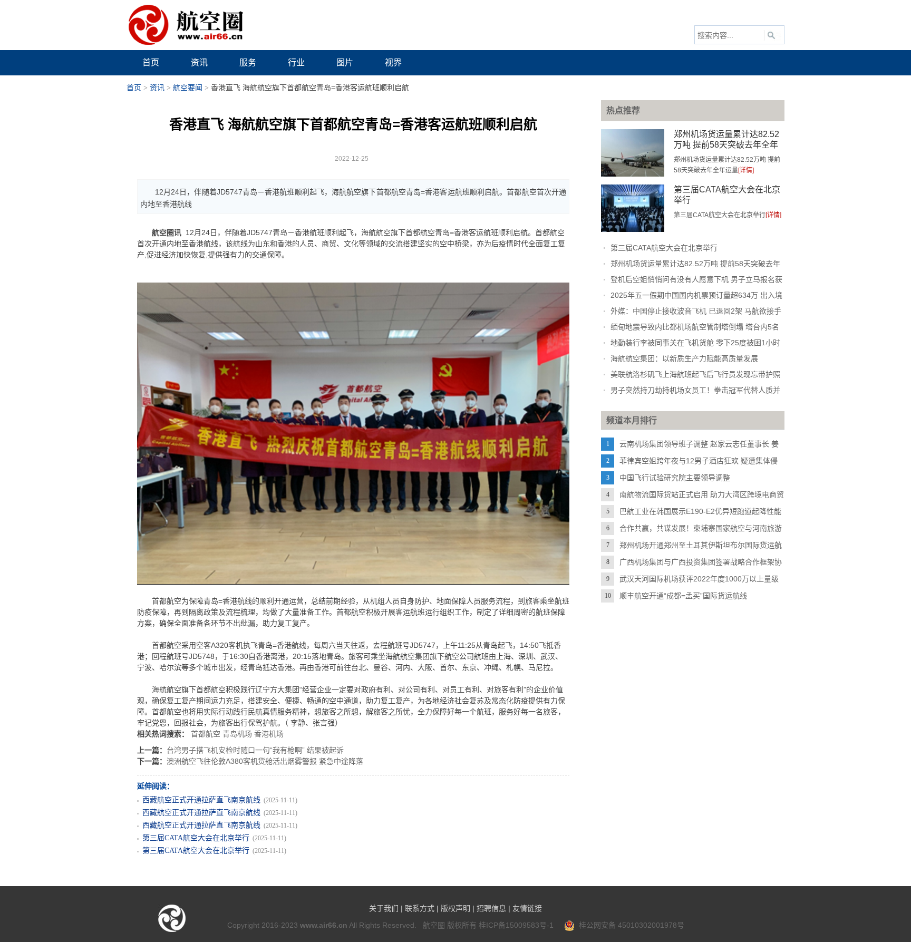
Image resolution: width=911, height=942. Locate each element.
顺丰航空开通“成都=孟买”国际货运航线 (683, 595)
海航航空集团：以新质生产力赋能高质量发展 (684, 358)
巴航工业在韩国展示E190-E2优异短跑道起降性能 (700, 511)
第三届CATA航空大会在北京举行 (195, 838)
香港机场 (269, 734)
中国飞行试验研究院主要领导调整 (674, 477)
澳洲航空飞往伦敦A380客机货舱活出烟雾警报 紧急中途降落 (265, 761)
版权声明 (455, 908)
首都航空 (205, 734)
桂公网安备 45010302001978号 (629, 925)
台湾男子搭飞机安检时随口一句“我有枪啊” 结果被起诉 (255, 750)
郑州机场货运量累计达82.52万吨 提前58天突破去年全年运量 (726, 145)
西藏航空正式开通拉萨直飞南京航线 (201, 800)
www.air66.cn (323, 925)
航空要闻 (187, 88)
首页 (134, 88)
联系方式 (419, 908)
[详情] (746, 170)
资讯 (157, 88)
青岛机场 (237, 734)
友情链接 (527, 908)
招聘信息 (491, 908)
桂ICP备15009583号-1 (516, 925)
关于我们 (384, 908)
